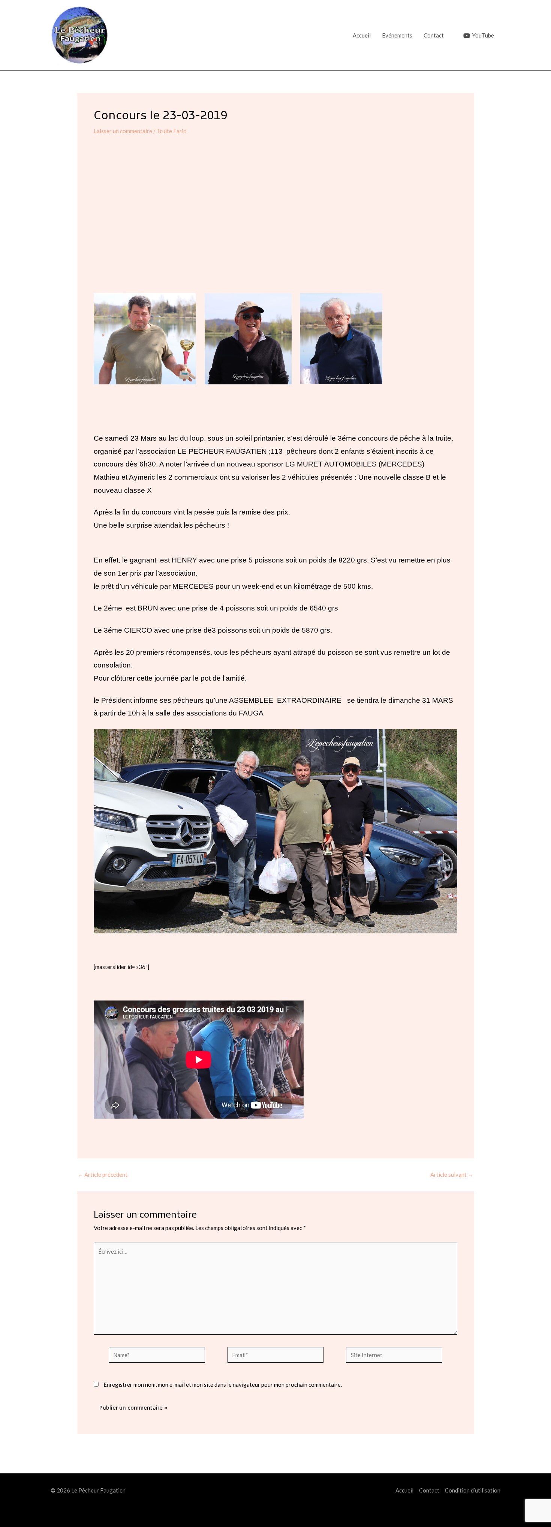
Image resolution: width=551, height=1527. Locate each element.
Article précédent (102, 1175)
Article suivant (451, 1175)
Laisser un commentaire (123, 131)
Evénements (397, 35)
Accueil (362, 35)
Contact (434, 35)
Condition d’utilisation (472, 1490)
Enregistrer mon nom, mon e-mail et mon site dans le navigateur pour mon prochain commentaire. (222, 1384)
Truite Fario (172, 131)
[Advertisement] (275, 219)
